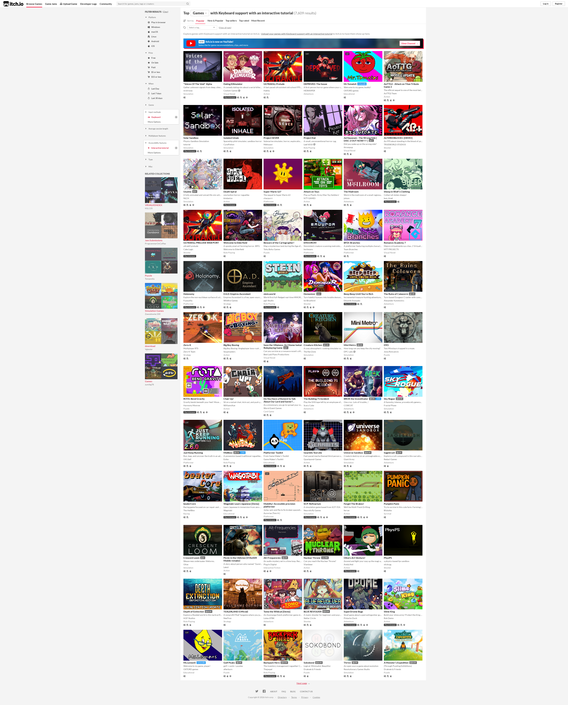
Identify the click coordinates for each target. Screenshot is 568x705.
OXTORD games (351, 90)
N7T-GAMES (309, 198)
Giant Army (349, 459)
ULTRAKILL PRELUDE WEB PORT (201, 242)
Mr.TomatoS (350, 83)
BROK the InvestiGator (356, 398)
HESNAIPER (309, 90)
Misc (151, 166)
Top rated (244, 20)
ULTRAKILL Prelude (274, 83)
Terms (294, 697)
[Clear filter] (176, 117)
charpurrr (268, 198)
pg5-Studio (269, 300)
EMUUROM (310, 242)
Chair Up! (229, 398)
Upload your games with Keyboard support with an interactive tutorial (296, 33)
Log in (545, 3)
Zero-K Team (189, 351)
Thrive (347, 662)
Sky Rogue (389, 398)
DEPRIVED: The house (315, 83)
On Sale (154, 62)
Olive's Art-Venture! (354, 557)
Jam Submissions (153, 240)
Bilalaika (388, 510)
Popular (200, 20)
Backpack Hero (272, 662)
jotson (347, 198)
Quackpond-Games (312, 459)
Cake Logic (188, 249)
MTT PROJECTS (391, 249)
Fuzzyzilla (187, 300)
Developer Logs (88, 3)
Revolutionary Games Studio (357, 669)
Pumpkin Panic (391, 503)
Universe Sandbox (353, 452)
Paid (153, 67)
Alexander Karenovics (394, 300)
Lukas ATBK (269, 618)
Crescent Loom (191, 557)
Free (153, 58)
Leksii (226, 567)
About (273, 691)
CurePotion (229, 144)
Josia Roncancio (391, 351)
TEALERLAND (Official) (236, 611)
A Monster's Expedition (396, 662)
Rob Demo (389, 618)
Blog (293, 691)
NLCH (186, 198)
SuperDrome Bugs (353, 611)
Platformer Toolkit (273, 452)
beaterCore (189, 503)
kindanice (228, 198)
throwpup (348, 147)
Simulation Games (154, 310)
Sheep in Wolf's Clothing (397, 191)
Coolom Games (231, 90)
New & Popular (215, 20)
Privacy (304, 697)
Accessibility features (158, 143)
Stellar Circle (310, 618)
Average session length (158, 128)
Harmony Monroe (191, 405)
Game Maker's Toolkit (273, 459)
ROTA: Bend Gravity (194, 398)
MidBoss (228, 452)
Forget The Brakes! (354, 503)
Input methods (155, 112)
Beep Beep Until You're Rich (358, 293)
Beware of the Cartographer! (279, 242)
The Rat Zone (310, 351)
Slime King (389, 611)
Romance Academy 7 (395, 242)
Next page (302, 683)
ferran (347, 510)
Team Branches (351, 249)
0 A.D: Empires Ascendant (237, 293)
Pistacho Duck (350, 618)
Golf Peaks (229, 662)
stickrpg (387, 564)
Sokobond (309, 662)
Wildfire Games (231, 300)
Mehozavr (268, 144)
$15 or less (156, 77)
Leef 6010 (308, 144)
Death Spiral (230, 191)
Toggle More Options (161, 121)
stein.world (269, 293)
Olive (185, 564)
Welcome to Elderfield (235, 242)
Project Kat (310, 137)
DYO (386, 345)
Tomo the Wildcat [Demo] (277, 611)
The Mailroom (351, 191)
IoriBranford (309, 300)
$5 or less (155, 72)
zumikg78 (149, 384)
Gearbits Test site (313, 452)
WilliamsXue (229, 405)
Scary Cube (309, 405)
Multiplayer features (157, 136)
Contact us (306, 691)
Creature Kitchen (313, 345)
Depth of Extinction (193, 611)
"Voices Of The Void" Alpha (197, 83)
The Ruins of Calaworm (396, 293)
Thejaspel (268, 669)
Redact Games (390, 459)
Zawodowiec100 (152, 314)
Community (106, 3)
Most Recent (258, 20)
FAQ (284, 691)
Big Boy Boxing (231, 345)
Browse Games (34, 3)
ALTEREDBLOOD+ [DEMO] (398, 137)
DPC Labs (348, 351)
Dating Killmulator (233, 83)
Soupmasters (229, 351)
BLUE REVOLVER (313, 611)
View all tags (225, 27)
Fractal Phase (390, 405)
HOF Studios (189, 618)
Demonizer (310, 293)
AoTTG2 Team (390, 93)
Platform (152, 17)
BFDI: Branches (352, 242)
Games (148, 381)
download (150, 346)
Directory (282, 697)
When (151, 83)
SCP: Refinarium (312, 503)
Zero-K (187, 345)
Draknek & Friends (312, 669)
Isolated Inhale (231, 137)
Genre (151, 105)
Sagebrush (389, 452)
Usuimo (187, 191)
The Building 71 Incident (316, 398)
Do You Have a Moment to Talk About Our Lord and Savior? (280, 400)
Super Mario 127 (272, 191)
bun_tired (388, 198)
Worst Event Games (273, 408)
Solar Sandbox (191, 137)
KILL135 (149, 208)
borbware (308, 249)
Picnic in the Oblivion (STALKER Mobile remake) (240, 559)
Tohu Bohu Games (272, 249)
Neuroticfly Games (312, 510)
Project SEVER (271, 137)
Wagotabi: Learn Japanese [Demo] (241, 503)
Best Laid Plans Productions (276, 354)
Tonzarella (149, 278)
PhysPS (388, 557)
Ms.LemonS (189, 662)
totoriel (186, 144)
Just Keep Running (193, 452)
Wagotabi (228, 510)
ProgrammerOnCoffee (155, 243)
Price (151, 53)
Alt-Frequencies (272, 557)
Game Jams (51, 3)
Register (559, 3)
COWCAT (348, 405)
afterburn (228, 669)
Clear (165, 12)
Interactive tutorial (160, 148)
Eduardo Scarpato (352, 300)
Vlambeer (308, 564)
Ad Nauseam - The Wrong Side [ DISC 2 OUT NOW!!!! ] (360, 139)
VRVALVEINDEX (153, 205)
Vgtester (149, 349)
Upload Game (70, 3)
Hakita (267, 90)
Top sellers (231, 20)
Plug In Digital (270, 564)
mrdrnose (187, 90)
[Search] (187, 3)
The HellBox (189, 510)
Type (151, 159)
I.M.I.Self (187, 459)
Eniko (226, 459)
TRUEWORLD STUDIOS (395, 144)
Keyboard (155, 117)
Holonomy (188, 293)
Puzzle (148, 275)
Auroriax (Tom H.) (272, 513)
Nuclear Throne (312, 557)
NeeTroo (227, 618)
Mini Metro (350, 345)
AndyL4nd (348, 564)
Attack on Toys (311, 191)
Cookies (316, 697)
